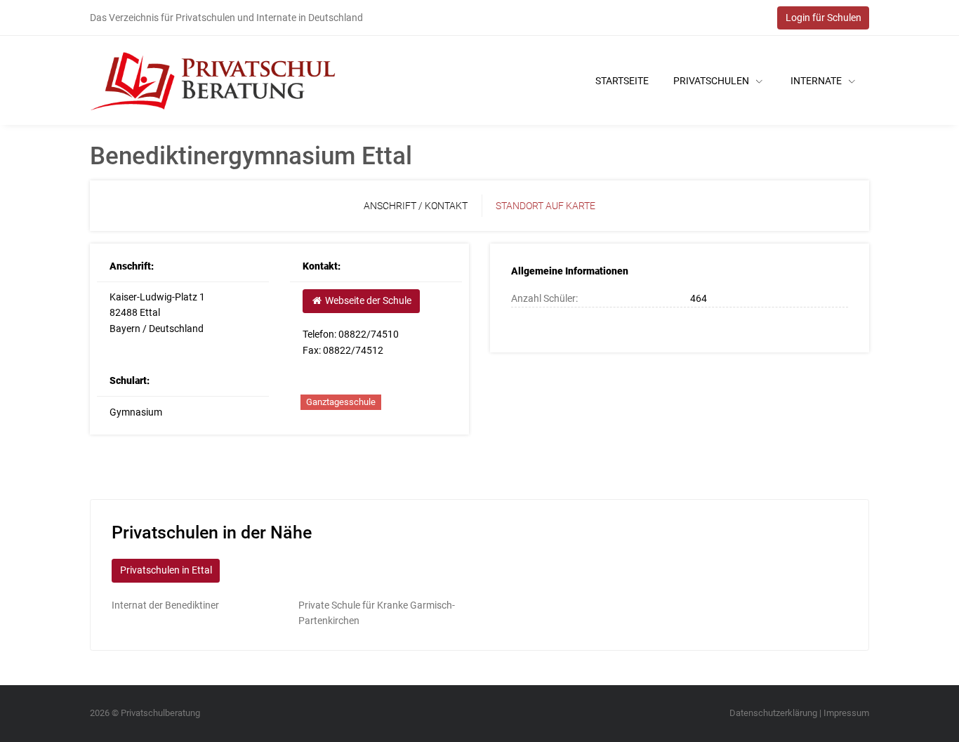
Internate (817, 80)
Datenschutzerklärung (773, 713)
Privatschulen (712, 80)
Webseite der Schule (367, 300)
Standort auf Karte (545, 205)
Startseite (622, 80)
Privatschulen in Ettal (166, 570)
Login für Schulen (823, 17)
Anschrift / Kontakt (416, 205)
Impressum (846, 713)
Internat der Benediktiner (165, 605)
